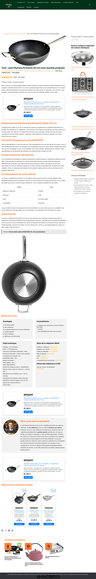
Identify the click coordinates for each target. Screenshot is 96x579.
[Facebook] (2, 530)
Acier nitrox (58, 71)
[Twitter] (5, 530)
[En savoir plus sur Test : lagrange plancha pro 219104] (54, 548)
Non (43, 576)
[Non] (94, 576)
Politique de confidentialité (52, 576)
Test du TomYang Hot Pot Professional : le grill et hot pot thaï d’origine (12, 558)
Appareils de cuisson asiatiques (45, 71)
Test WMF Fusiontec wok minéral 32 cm (82, 170)
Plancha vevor (6, 72)
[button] (89, 5)
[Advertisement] (48, 20)
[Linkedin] (12, 530)
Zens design (15, 72)
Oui (38, 576)
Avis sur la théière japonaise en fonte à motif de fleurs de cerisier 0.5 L (34, 564)
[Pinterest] (9, 530)
